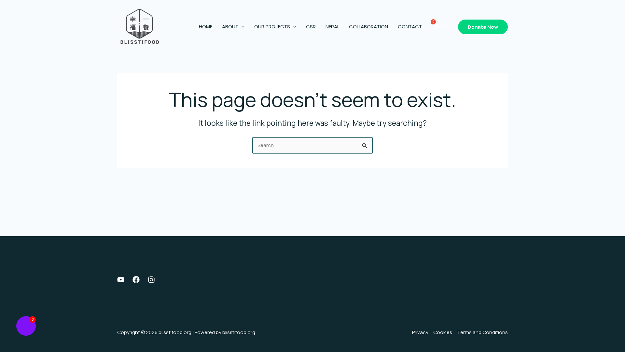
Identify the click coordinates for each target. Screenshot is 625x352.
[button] (241, 26)
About (230, 26)
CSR (311, 26)
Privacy (420, 332)
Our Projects (272, 26)
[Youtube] (120, 279)
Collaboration (368, 26)
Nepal (332, 26)
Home (205, 26)
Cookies (442, 332)
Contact (410, 26)
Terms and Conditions (482, 332)
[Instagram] (151, 279)
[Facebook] (136, 279)
